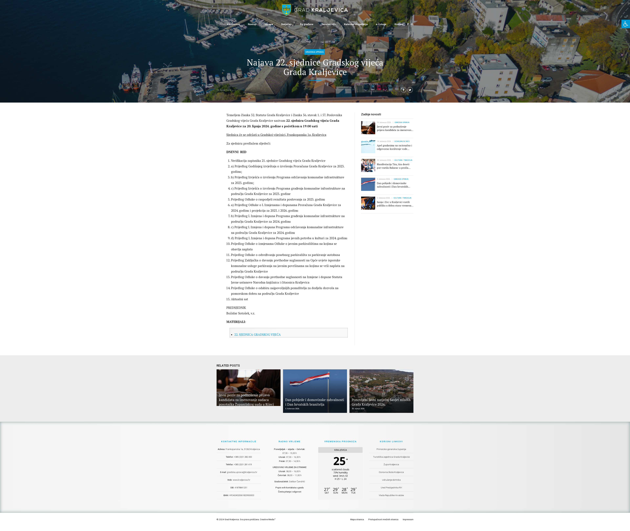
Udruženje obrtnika (391, 479)
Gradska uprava (314, 52)
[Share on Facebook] (403, 90)
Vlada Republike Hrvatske (391, 495)
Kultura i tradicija (403, 160)
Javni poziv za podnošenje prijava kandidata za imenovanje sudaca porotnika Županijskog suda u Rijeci (395, 131)
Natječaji (286, 24)
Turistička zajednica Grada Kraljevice (391, 457)
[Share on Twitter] (410, 90)
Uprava (269, 24)
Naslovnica (233, 24)
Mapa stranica (357, 519)
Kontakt (399, 24)
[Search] (412, 24)
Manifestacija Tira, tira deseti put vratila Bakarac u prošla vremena (393, 168)
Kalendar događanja (356, 24)
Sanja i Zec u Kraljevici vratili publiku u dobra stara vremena (394, 203)
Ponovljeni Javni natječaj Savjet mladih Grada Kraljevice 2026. (381, 402)
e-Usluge (381, 24)
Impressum (408, 519)
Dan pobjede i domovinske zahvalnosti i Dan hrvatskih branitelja (392, 186)
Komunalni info (402, 141)
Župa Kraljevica (391, 464)
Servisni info (329, 24)
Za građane (306, 24)
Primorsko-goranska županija (391, 449)
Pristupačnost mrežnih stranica (383, 519)
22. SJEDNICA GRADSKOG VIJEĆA (257, 335)
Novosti (252, 24)
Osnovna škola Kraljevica (391, 472)
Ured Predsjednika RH (391, 487)
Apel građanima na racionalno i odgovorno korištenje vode (394, 147)
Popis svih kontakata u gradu (289, 487)
